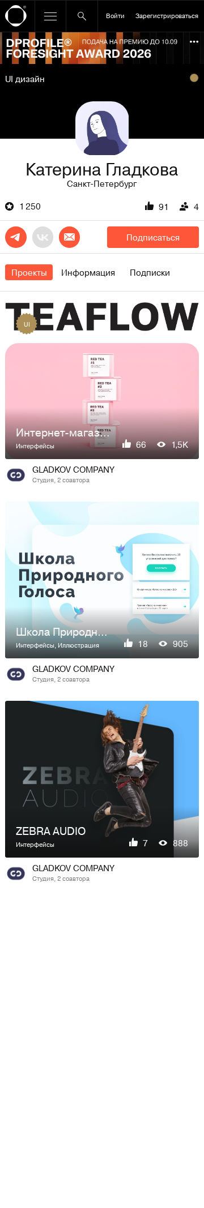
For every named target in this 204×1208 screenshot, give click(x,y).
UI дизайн (25, 79)
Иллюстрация (78, 645)
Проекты (29, 272)
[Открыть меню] (50, 16)
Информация (88, 272)
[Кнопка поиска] (82, 16)
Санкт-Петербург (102, 183)
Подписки (150, 272)
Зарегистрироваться (166, 15)
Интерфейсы (35, 446)
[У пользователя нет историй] (102, 128)
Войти (115, 15)
